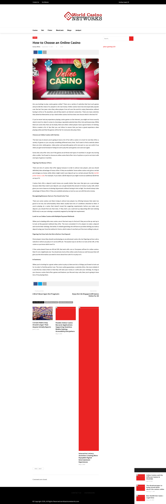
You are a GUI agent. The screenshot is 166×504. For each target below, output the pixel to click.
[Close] (136, 470)
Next (40, 468)
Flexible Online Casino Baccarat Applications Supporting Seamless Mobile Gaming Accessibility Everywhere (65, 327)
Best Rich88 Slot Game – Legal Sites (155, 497)
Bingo (69, 30)
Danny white (36, 47)
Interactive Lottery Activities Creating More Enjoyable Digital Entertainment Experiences (88, 457)
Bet (42, 30)
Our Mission (45, 2)
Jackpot (78, 30)
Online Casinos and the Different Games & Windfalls (154, 477)
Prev (36, 468)
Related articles (38, 302)
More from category (65, 302)
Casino (35, 30)
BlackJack (59, 30)
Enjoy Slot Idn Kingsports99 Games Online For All (85, 295)
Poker (50, 30)
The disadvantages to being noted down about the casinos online (155, 487)
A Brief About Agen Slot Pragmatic (46, 294)
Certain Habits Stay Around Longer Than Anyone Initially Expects (42, 325)
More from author (51, 302)
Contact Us (36, 2)
